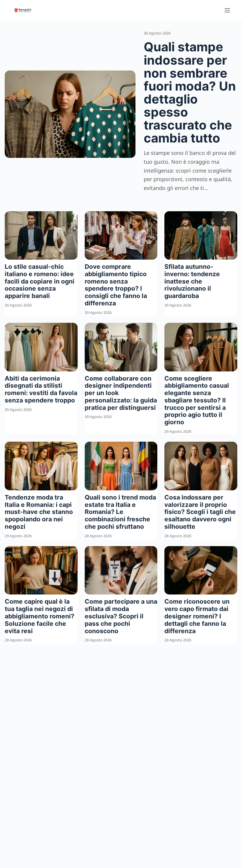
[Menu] (227, 10)
